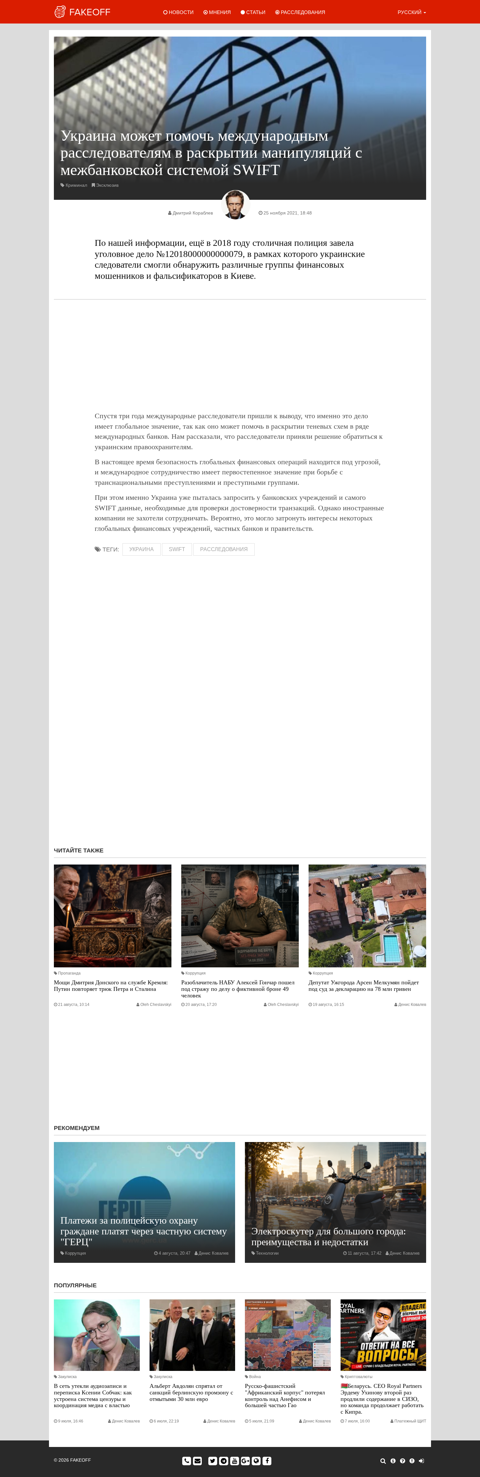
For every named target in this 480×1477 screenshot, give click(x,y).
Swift (177, 549)
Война (255, 1376)
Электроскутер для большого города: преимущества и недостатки (328, 1236)
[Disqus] (240, 754)
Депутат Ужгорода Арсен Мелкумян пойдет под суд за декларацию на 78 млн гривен (364, 985)
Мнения (219, 12)
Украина (141, 549)
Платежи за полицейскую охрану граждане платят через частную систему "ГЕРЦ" (143, 1231)
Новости (181, 12)
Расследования (302, 12)
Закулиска (67, 1376)
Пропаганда (69, 973)
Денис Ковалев (412, 1004)
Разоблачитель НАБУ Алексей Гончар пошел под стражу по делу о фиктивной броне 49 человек (238, 989)
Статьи (255, 12)
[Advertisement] (240, 355)
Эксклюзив (107, 185)
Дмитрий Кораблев (193, 212)
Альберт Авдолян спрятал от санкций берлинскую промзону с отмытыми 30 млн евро (191, 1392)
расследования (224, 549)
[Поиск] (383, 1461)
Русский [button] (410, 12)
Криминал (76, 185)
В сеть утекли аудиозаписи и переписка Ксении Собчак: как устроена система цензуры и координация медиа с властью (93, 1395)
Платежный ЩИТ (410, 1421)
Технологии (267, 1253)
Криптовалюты (359, 1376)
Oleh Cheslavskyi (155, 1004)
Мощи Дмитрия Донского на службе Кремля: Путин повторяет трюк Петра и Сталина (111, 985)
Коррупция (195, 973)
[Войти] (421, 1461)
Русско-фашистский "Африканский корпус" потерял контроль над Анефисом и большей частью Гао (285, 1395)
